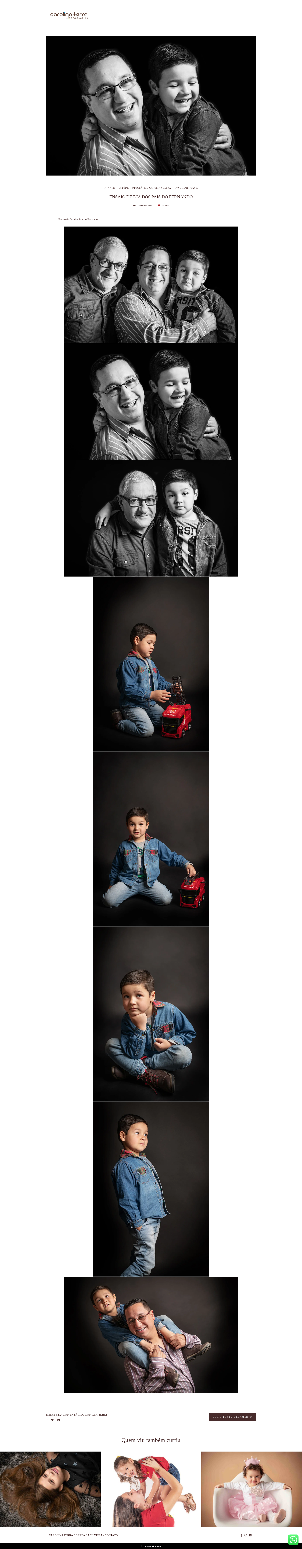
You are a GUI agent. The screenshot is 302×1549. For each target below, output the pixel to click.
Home (151, 16)
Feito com (151, 1546)
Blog (228, 16)
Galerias (210, 16)
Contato (246, 16)
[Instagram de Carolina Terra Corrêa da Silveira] (246, 1535)
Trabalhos (188, 16)
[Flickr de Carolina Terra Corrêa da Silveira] (250, 1535)
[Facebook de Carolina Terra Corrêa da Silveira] (241, 1535)
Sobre (168, 16)
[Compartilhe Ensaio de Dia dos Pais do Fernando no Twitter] (52, 1396)
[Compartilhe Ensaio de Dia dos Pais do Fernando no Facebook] (47, 1396)
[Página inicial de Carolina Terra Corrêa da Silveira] (69, 15)
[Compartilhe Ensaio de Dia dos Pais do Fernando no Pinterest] (58, 1396)
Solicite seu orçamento (232, 1393)
